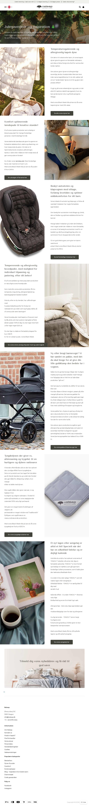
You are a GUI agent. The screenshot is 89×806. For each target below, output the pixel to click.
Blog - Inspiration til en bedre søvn (16, 772)
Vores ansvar (8, 741)
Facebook (7, 785)
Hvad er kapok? (9, 735)
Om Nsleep (8, 730)
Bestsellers (8, 760)
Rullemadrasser (9, 769)
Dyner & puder (9, 763)
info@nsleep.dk (9, 717)
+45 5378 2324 (12, 720)
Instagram (7, 788)
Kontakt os (8, 733)
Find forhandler (9, 738)
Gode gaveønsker (10, 777)
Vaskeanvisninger (10, 752)
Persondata (8, 744)
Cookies (7, 749)
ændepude (20, 161)
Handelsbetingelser (11, 747)
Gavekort (7, 766)
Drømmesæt (8, 774)
